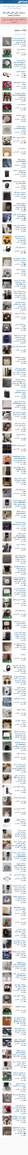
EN (2, 2)
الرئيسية (24, 6)
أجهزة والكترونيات (16, 8)
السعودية (18, 6)
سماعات (9, 8)
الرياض (5, 6)
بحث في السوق (18, 34)
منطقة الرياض (11, 6)
